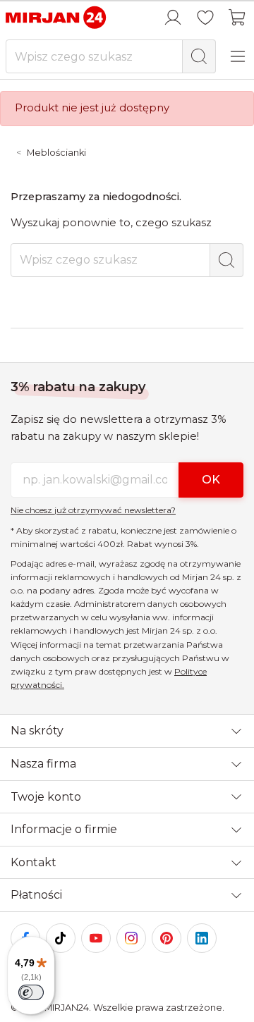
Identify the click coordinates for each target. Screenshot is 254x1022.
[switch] (31, 992)
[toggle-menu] (238, 56)
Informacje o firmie (64, 829)
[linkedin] (202, 938)
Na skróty (37, 730)
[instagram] (131, 938)
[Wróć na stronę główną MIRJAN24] (56, 17)
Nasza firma (43, 763)
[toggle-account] (173, 17)
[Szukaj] (199, 56)
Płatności (36, 894)
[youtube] (96, 938)
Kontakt (33, 862)
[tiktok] (60, 938)
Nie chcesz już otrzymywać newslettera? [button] (93, 510)
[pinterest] (166, 938)
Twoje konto (46, 797)
